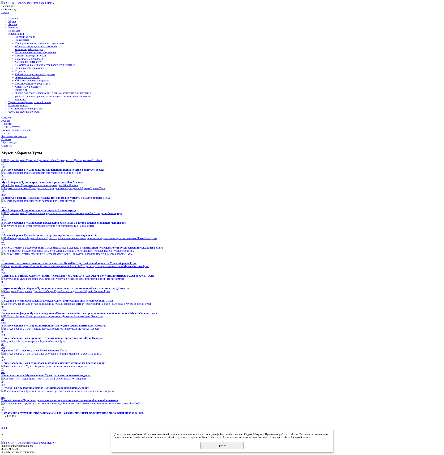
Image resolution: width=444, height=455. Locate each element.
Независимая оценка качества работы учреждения (45, 64)
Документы (22, 39)
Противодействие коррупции (32, 83)
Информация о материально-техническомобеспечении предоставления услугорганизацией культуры (40, 46)
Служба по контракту (28, 61)
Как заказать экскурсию (29, 58)
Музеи (12, 21)
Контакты (14, 30)
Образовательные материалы (32, 80)
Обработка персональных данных (35, 74)
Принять (222, 445)
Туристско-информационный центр (29, 102)
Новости (13, 27)
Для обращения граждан (29, 68)
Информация (16, 33)
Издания (20, 71)
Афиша (12, 24)
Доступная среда (25, 36)
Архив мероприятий (27, 77)
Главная (13, 18)
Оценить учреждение (28, 86)
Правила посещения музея (30, 55)
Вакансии (21, 89)
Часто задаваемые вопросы (24, 111)
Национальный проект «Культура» (35, 52)
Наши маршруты (18, 105)
